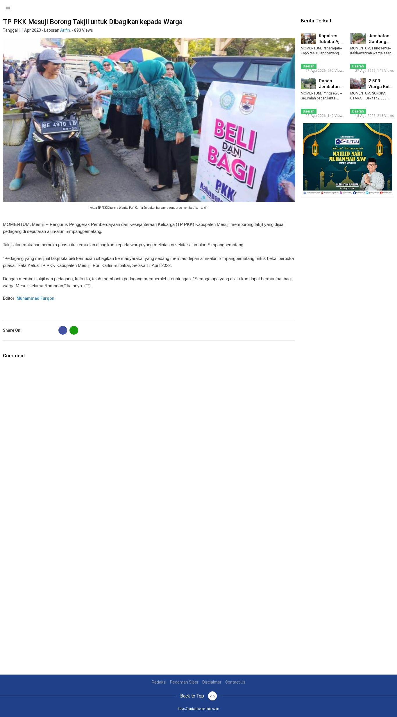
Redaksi (159, 682)
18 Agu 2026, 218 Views (374, 115)
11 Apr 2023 (30, 30)
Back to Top (192, 696)
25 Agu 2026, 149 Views (324, 115)
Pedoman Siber (184, 682)
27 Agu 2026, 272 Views (324, 70)
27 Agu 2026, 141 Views (374, 70)
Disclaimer (211, 682)
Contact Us (235, 682)
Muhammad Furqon (35, 298)
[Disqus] (149, 432)
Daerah (308, 66)
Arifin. (65, 30)
